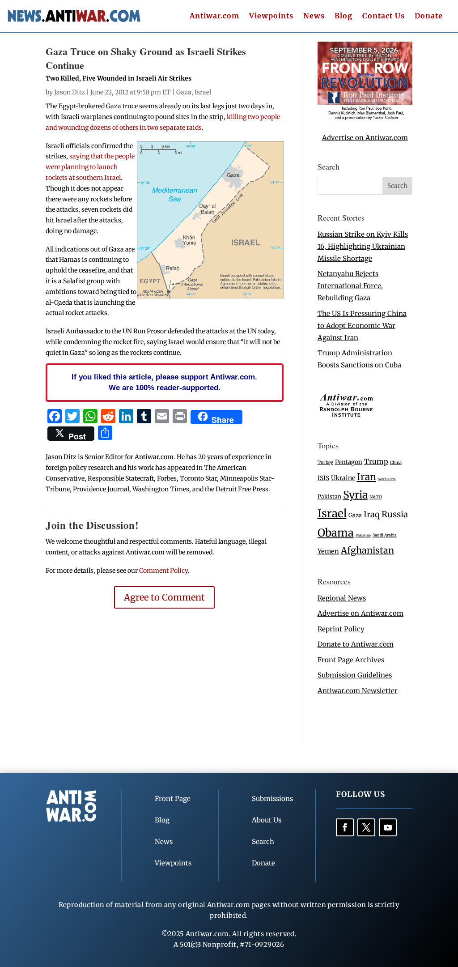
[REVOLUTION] (365, 118)
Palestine (363, 535)
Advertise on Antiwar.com (365, 137)
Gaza (183, 92)
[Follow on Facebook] (345, 827)
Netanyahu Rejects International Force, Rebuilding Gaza (350, 285)
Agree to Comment (164, 597)
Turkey (325, 462)
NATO (375, 497)
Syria (355, 494)
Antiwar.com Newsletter (358, 690)
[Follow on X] (366, 827)
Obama (336, 532)
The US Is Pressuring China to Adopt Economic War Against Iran (362, 325)
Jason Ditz (69, 92)
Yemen (328, 551)
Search (263, 841)
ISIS (323, 478)
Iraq (372, 514)
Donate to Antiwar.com (356, 644)
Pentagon (348, 462)
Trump (376, 461)
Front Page (173, 798)
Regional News (342, 598)
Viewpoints (271, 16)
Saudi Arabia (385, 534)
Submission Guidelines (355, 675)
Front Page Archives (351, 660)
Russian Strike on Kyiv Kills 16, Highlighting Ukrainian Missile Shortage (363, 246)
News (314, 16)
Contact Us (383, 16)
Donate (429, 16)
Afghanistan (367, 550)
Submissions (272, 798)
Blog (343, 16)
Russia (395, 514)
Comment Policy (163, 571)
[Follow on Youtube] (388, 827)
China (396, 462)
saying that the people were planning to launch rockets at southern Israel (90, 167)
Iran (366, 477)
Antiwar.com (214, 16)
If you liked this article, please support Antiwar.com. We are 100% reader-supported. (164, 382)
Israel (203, 92)
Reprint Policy (341, 629)
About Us (266, 820)
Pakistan (329, 496)
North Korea (387, 479)
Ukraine (343, 478)
